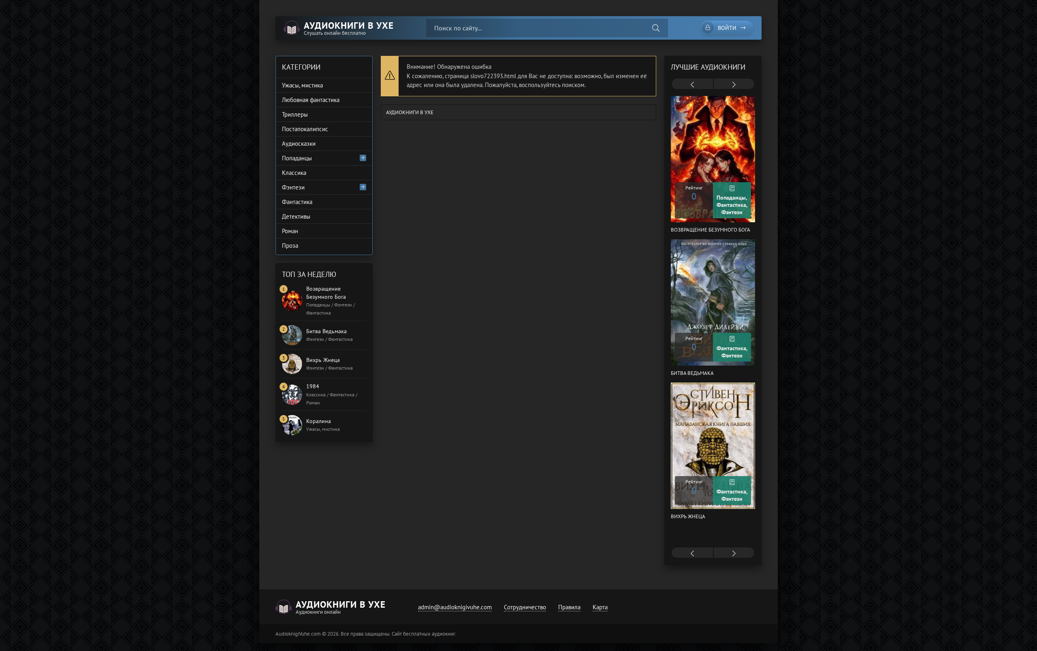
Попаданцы (297, 158)
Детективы (296, 216)
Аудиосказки (299, 143)
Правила (569, 607)
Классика (294, 173)
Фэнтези (293, 187)
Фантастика (297, 202)
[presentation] (692, 85)
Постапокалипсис (305, 129)
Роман (290, 231)
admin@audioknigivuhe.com (455, 607)
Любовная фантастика (310, 100)
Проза (290, 245)
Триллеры (295, 114)
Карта (600, 607)
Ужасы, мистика (302, 85)
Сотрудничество (525, 607)
